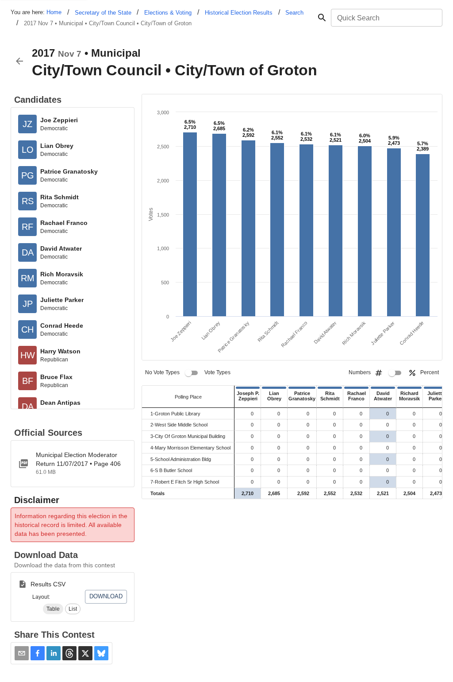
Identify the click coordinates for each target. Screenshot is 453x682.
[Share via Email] (22, 653)
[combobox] (386, 18)
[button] (53, 609)
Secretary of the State (103, 12)
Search (294, 12)
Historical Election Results (239, 12)
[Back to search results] (19, 61)
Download (106, 596)
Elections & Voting (168, 12)
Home (53, 12)
